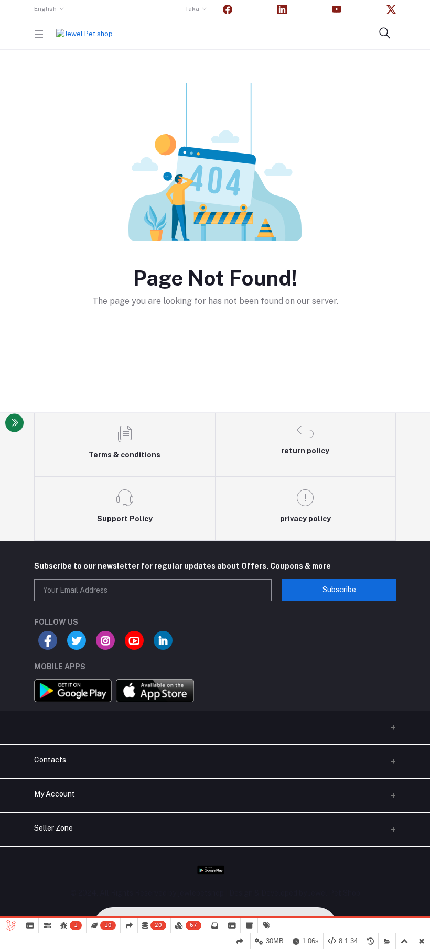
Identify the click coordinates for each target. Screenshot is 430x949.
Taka (192, 9)
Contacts (50, 760)
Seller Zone (53, 828)
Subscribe (339, 589)
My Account (54, 794)
